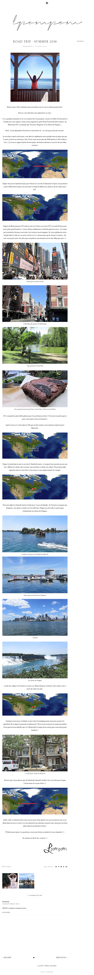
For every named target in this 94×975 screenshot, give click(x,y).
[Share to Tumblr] (63, 866)
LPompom (49, 972)
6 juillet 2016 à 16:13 (10, 904)
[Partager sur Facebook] (58, 866)
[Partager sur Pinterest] (61, 866)
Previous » (62, 957)
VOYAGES (7, 866)
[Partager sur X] (56, 866)
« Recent (7, 957)
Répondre (6, 912)
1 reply (50, 866)
